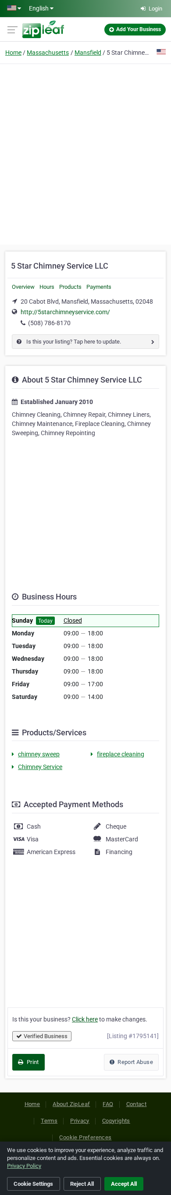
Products (70, 287)
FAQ (108, 1104)
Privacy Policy (24, 1166)
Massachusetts (48, 52)
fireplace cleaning (120, 754)
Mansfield (88, 52)
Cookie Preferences (85, 1137)
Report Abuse (134, 1062)
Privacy (79, 1120)
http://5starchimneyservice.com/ (65, 312)
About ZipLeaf (71, 1104)
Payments (98, 287)
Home (13, 52)
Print (32, 1062)
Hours (46, 287)
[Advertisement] (85, 152)
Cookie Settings (33, 1184)
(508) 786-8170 (49, 322)
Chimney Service (40, 766)
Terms (49, 1120)
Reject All (82, 1184)
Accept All (124, 1184)
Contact (136, 1104)
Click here (85, 1019)
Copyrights (116, 1120)
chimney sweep (39, 754)
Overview (23, 287)
